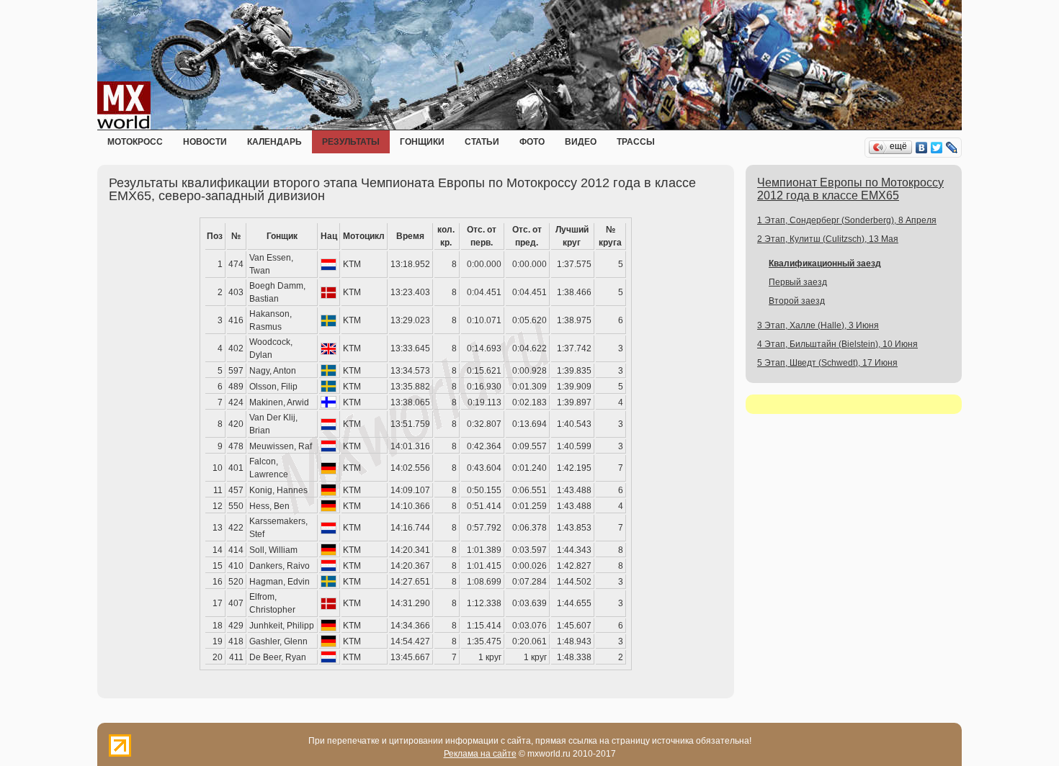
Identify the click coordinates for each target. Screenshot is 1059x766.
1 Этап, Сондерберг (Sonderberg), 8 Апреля (847, 220)
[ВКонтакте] (921, 147)
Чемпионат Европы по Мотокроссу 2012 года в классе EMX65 (850, 189)
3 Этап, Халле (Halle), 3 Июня (818, 325)
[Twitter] (936, 147)
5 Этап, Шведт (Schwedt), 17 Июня (827, 363)
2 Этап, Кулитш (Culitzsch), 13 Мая (827, 239)
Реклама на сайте (480, 754)
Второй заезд (797, 301)
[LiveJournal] (952, 147)
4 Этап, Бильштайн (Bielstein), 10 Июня (837, 344)
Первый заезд (798, 282)
